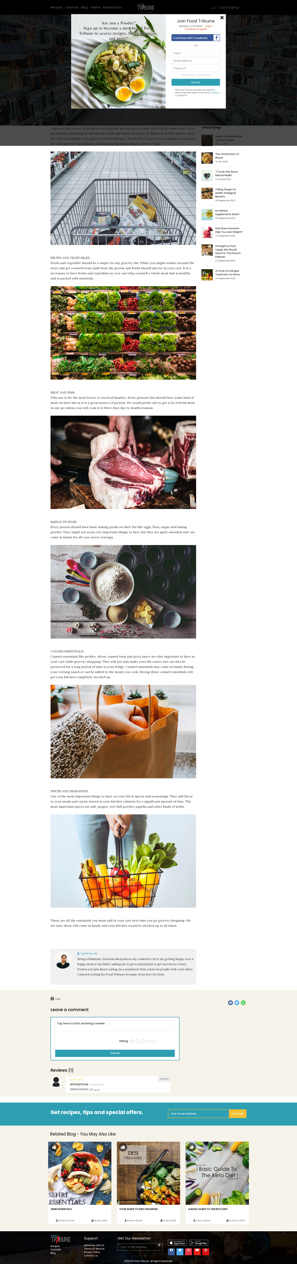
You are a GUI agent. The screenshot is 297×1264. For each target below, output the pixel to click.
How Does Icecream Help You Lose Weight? (229, 230)
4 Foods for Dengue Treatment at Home (227, 272)
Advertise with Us (94, 1245)
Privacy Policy (204, 75)
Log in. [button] (208, 26)
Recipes (55, 1246)
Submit (115, 1053)
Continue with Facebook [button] (190, 38)
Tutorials (56, 1249)
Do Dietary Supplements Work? (227, 212)
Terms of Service (188, 75)
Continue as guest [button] (196, 29)
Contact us (91, 1255)
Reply (165, 1079)
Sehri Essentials (61, 1209)
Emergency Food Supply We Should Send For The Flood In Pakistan (228, 251)
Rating (123, 1041)
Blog (53, 1253)
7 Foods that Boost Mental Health (226, 173)
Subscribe (238, 1113)
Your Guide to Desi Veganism (138, 1209)
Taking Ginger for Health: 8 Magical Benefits (225, 193)
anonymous (79, 1084)
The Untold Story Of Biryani (227, 155)
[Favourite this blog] (54, 1147)
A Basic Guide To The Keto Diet (208, 1209)
